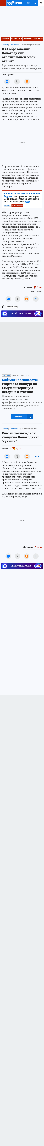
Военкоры (28, 39)
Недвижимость (15, 44)
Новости (5, 39)
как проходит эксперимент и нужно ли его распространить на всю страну (22, 197)
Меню (3, 3)
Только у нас (16, 39)
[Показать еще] (37, 81)
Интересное (14, 428)
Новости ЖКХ (12, 307)
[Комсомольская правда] (14, 3)
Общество (7, 205)
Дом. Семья (6, 375)
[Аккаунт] (41, 3)
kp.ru (40, 287)
